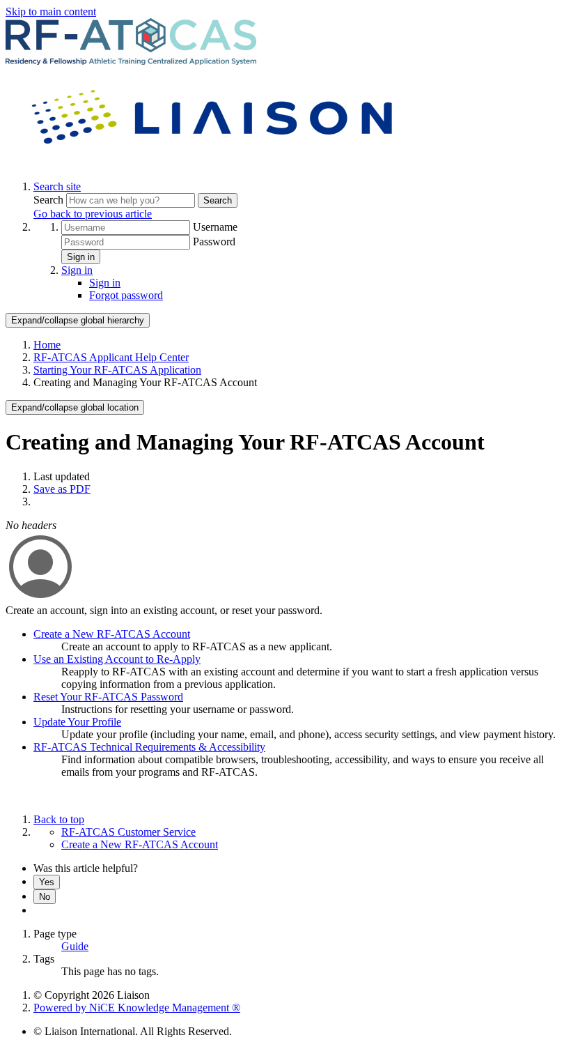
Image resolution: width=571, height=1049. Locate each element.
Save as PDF (62, 489)
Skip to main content (51, 11)
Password (214, 241)
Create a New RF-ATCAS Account (111, 634)
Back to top (58, 819)
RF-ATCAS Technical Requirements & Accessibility (149, 747)
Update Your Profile (77, 722)
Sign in (81, 257)
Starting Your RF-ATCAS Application (117, 370)
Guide (74, 946)
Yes (46, 882)
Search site (57, 186)
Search (49, 200)
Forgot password (126, 295)
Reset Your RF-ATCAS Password (108, 697)
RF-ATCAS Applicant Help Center (111, 357)
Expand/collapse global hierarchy (77, 320)
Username (215, 227)
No (44, 896)
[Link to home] (214, 163)
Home (47, 345)
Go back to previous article (92, 214)
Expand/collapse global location (75, 407)
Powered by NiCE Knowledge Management (136, 1007)
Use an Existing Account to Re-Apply (117, 659)
